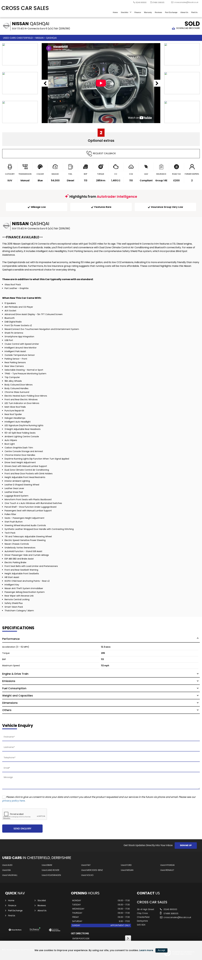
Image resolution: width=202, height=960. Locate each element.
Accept (161, 950)
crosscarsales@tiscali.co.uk (177, 917)
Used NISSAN (127, 870)
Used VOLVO (87, 875)
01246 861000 (141, 2)
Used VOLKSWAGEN (51, 875)
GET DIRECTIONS (80, 933)
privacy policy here (13, 800)
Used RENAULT (167, 870)
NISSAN (39, 38)
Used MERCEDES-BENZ (92, 870)
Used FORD (126, 865)
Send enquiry (22, 828)
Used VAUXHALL (9, 875)
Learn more (146, 950)
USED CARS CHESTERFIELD (18, 38)
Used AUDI (7, 865)
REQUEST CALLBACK (104, 153)
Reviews (158, 12)
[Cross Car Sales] (25, 8)
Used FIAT (86, 865)
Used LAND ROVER (50, 870)
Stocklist (124, 12)
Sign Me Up (186, 845)
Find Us (194, 12)
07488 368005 (158, 2)
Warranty (148, 12)
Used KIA (6, 870)
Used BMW (47, 865)
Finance (137, 12)
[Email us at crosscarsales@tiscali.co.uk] (185, 2)
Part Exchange (171, 12)
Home (115, 12)
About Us (184, 12)
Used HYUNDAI (167, 865)
